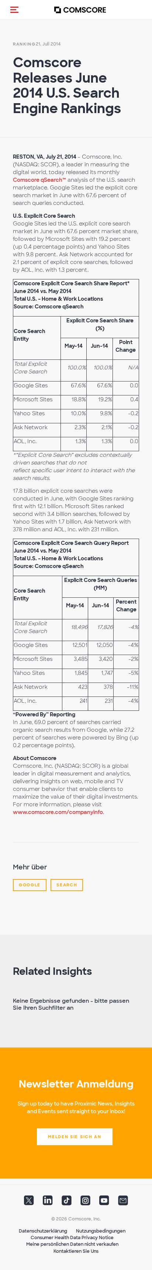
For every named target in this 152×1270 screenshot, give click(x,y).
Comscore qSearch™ (39, 180)
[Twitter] (29, 1203)
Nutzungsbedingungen (100, 1231)
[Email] (123, 1203)
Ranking (24, 44)
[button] (14, 9)
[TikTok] (67, 1203)
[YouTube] (104, 1203)
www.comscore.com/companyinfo (58, 812)
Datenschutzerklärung (43, 1231)
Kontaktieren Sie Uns (76, 1251)
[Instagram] (85, 1203)
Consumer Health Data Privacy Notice (72, 1238)
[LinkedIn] (48, 1203)
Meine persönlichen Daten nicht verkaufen (72, 1244)
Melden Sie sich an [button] (74, 1136)
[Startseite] (80, 10)
